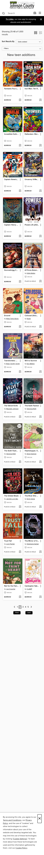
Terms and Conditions (12, 820)
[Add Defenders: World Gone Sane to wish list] (40, 145)
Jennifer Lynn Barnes (13, 499)
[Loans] (35, 13)
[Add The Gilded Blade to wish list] (20, 507)
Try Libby (10, 19)
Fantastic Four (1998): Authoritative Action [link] (11, 89)
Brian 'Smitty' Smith (13, 364)
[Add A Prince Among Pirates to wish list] (40, 281)
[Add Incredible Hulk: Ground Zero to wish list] (20, 145)
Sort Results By (8, 41)
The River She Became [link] (32, 496)
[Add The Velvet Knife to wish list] (20, 416)
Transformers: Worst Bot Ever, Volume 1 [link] (11, 361)
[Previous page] (14, 607)
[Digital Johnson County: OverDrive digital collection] (22, 5)
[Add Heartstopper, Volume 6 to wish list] (40, 462)
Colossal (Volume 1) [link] (32, 316)
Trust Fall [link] (8, 541)
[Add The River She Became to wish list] (40, 507)
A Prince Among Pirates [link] (32, 270)
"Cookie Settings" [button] (20, 839)
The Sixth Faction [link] (32, 406)
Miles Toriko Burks (12, 319)
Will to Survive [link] (31, 361)
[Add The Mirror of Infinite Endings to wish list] (40, 552)
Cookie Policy (21, 848)
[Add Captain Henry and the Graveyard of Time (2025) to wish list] (20, 236)
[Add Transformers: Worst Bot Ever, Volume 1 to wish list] (20, 371)
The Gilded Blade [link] (11, 496)
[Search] (3, 13)
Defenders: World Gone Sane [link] (32, 134)
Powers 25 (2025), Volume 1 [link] (32, 225)
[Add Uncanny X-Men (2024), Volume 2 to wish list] (40, 191)
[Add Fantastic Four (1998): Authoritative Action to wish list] (20, 100)
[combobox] (17, 13)
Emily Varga (31, 499)
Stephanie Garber (33, 544)
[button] (35, 33)
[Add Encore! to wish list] (20, 326)
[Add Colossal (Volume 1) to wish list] (40, 326)
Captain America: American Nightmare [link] (11, 179)
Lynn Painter (10, 544)
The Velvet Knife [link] (11, 406)
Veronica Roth (31, 409)
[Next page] (31, 607)
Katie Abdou (31, 273)
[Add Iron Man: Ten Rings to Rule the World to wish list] (40, 100)
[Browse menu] (40, 13)
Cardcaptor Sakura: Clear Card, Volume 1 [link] (32, 586)
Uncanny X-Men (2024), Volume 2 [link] (32, 179)
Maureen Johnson (12, 409)
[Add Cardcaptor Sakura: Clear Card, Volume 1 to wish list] (40, 597)
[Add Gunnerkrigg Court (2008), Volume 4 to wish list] (20, 281)
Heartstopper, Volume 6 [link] (32, 451)
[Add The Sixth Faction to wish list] (40, 416)
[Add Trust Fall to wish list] (20, 552)
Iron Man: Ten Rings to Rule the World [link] (32, 89)
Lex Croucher (10, 589)
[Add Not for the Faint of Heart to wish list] (20, 597)
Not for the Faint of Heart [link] (11, 586)
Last (29, 613)
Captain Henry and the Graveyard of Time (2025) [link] (11, 225)
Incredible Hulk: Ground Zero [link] (11, 134)
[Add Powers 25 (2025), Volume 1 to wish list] (40, 236)
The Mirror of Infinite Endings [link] (32, 541)
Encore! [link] (7, 316)
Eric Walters (31, 364)
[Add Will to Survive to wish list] (40, 371)
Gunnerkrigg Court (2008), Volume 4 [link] (11, 270)
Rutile (29, 319)
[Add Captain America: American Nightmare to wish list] (20, 191)
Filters (6, 48)
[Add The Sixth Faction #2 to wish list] (20, 462)
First (17, 613)
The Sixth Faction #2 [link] (11, 451)
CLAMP (29, 589)
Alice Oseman (31, 454)
